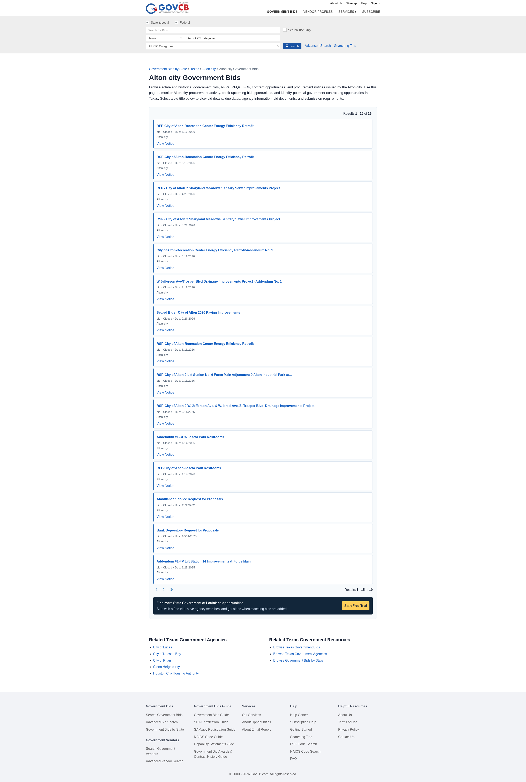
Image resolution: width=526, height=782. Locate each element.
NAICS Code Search (305, 751)
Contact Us (346, 737)
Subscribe (371, 11)
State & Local (160, 22)
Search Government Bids (164, 715)
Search (294, 46)
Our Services (251, 715)
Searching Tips (345, 45)
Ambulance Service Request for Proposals (190, 499)
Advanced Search (318, 45)
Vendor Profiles (318, 11)
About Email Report (256, 729)
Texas (194, 69)
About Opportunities (256, 722)
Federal (185, 22)
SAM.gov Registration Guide (214, 729)
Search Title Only (299, 30)
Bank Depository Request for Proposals (188, 530)
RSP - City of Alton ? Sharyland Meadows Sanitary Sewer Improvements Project (218, 219)
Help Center (299, 715)
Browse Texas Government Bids (296, 647)
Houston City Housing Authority (176, 673)
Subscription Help (303, 722)
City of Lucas (162, 647)
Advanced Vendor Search (164, 761)
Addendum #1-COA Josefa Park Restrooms (190, 437)
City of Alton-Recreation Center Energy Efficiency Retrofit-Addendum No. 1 (215, 250)
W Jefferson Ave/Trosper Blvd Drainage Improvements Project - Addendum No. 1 (219, 281)
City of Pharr (162, 660)
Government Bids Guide (211, 715)
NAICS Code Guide (208, 737)
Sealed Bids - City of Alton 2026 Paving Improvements (198, 312)
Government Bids (282, 11)
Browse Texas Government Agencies (300, 654)
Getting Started (301, 729)
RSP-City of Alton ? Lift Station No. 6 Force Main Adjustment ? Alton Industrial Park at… (224, 375)
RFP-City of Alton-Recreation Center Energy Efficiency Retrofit (205, 126)
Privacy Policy (348, 729)
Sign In (375, 3)
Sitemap (351, 3)
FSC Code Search (303, 744)
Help (364, 3)
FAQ (293, 758)
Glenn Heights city (166, 667)
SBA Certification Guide (211, 722)
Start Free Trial (355, 606)
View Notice (165, 143)
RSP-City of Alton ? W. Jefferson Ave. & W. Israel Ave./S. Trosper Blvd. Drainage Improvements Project (235, 406)
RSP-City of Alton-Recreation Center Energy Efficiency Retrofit (205, 157)
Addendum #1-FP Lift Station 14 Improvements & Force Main (204, 561)
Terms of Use (347, 722)
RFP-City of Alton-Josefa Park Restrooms (189, 468)
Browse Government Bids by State (298, 660)
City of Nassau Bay (167, 654)
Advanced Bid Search (162, 722)
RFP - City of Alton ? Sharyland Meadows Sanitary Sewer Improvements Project (218, 188)
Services (347, 11)
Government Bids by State (168, 69)
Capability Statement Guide (214, 744)
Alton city (209, 69)
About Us (336, 3)
